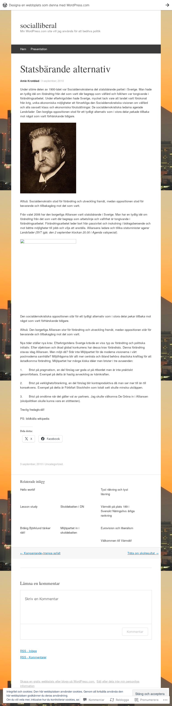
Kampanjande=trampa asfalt (40, 553)
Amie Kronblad (29, 81)
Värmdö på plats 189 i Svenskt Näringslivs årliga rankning (118, 511)
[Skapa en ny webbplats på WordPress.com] (86, 5)
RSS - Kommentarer (33, 657)
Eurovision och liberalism (117, 528)
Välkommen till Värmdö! (116, 540)
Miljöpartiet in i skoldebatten (69, 530)
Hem (23, 49)
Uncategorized (54, 464)
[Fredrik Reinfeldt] (48, 242)
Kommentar (135, 631)
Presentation (39, 49)
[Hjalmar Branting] (48, 192)
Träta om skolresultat (143, 553)
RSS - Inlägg (28, 651)
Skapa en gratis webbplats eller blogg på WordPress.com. (57, 681)
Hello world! (27, 489)
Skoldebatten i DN (72, 506)
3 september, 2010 (52, 81)
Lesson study (29, 506)
